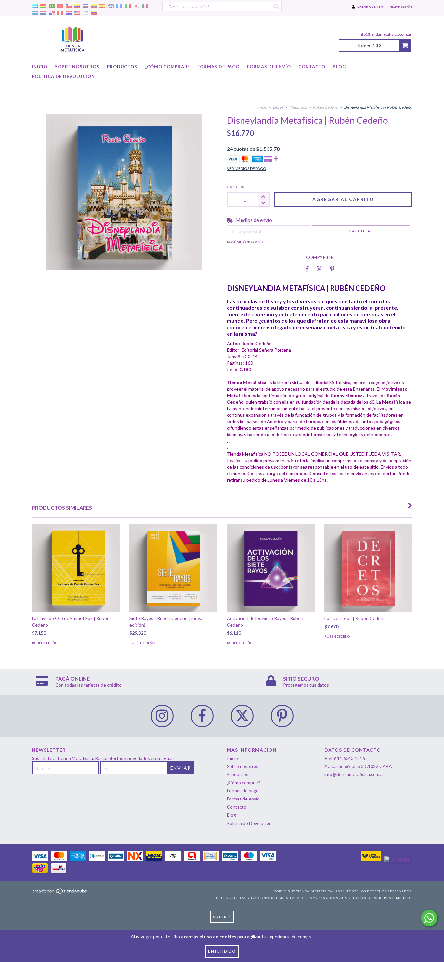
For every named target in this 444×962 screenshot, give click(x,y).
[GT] (119, 6)
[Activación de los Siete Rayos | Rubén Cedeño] (271, 568)
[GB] (111, 6)
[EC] (94, 6)
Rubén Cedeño (325, 107)
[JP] (136, 6)
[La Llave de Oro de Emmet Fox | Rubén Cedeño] (76, 568)
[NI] (35, 13)
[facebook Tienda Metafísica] (202, 716)
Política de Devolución (63, 76)
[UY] (85, 13)
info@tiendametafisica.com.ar (385, 34)
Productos (122, 66)
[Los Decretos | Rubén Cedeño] (368, 568)
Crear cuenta (370, 6)
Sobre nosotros (77, 66)
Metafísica (298, 107)
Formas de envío (269, 66)
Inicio (39, 66)
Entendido (222, 951)
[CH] (60, 6)
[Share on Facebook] (307, 268)
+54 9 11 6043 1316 (344, 758)
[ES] (102, 6)
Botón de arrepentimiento (382, 898)
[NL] (43, 13)
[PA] (52, 13)
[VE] (94, 13)
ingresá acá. (334, 898)
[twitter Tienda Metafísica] (242, 716)
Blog (339, 66)
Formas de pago (218, 66)
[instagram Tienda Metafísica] (162, 716)
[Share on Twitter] (319, 268)
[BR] (52, 6)
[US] (77, 13)
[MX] (145, 6)
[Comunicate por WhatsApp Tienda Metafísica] (429, 918)
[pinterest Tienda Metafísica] (282, 716)
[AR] (35, 6)
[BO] (43, 6)
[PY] (69, 13)
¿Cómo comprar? (167, 66)
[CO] (77, 6)
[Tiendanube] (60, 893)
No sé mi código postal (246, 242)
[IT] (128, 6)
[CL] (69, 6)
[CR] (85, 6)
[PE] (60, 13)
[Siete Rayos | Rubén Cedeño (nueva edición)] (173, 568)
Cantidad (237, 186)
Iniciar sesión (400, 6)
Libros (278, 107)
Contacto (311, 66)
